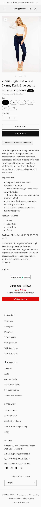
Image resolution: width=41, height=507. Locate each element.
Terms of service (15, 498)
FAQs (6, 374)
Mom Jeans (9, 332)
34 (31, 102)
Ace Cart (11, 495)
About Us (8, 369)
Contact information (21, 502)
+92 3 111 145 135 (22, 464)
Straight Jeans (10, 343)
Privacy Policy (10, 410)
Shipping (5, 94)
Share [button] (6, 270)
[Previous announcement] (4, 2)
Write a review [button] (20, 299)
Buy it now (20, 134)
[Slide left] (15, 76)
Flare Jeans (9, 327)
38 (14, 108)
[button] (4, 8)
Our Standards (10, 379)
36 (5, 108)
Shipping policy (28, 498)
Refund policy (22, 495)
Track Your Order (12, 385)
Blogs (6, 432)
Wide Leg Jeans (11, 348)
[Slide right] (25, 76)
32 (22, 102)
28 (5, 102)
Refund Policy (10, 416)
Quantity (5, 113)
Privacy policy (34, 495)
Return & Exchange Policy (15, 426)
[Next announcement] (36, 2)
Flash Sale (8, 321)
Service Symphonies (13, 421)
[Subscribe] (34, 483)
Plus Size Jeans (11, 353)
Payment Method (11, 390)
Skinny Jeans (10, 337)
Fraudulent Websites (13, 395)
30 (14, 102)
